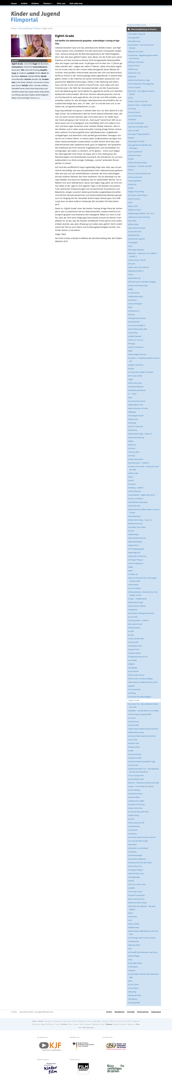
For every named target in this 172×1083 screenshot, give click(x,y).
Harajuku (133, 852)
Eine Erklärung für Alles (138, 329)
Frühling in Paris (135, 646)
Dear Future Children (137, 606)
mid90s (132, 888)
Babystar (132, 76)
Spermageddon (135, 180)
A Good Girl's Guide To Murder (141, 372)
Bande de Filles (135, 995)
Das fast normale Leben (138, 127)
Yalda (131, 750)
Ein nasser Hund (135, 624)
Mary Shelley (134, 924)
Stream (76, 1024)
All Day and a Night (136, 801)
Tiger (131, 379)
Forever (132, 263)
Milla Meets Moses (136, 732)
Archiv (109, 1012)
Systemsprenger (135, 855)
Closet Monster (135, 231)
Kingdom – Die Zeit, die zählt (140, 166)
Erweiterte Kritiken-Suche (136, 25)
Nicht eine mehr (135, 383)
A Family (132, 108)
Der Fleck (132, 220)
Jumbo (131, 819)
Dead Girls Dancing (136, 437)
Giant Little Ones (135, 808)
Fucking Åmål (134, 1002)
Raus (131, 913)
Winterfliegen (134, 956)
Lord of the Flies (135, 116)
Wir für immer (134, 199)
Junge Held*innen (47, 1024)
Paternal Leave (135, 155)
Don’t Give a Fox (135, 866)
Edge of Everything (136, 191)
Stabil (131, 159)
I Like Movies (134, 293)
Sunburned (133, 765)
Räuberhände (134, 627)
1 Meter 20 (133, 574)
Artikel (24, 3)
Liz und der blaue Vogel (138, 841)
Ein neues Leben (135, 376)
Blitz (130, 351)
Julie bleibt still (134, 278)
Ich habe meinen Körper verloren (142, 837)
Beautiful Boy (134, 235)
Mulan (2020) (134, 747)
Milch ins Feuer (135, 210)
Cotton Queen (135, 87)
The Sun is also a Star (137, 884)
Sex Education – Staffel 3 (139, 620)
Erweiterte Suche (98, 1024)
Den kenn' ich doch (124, 1021)
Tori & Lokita (134, 452)
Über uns (61, 3)
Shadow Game (135, 653)
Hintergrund (57, 1021)
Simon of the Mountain (138, 285)
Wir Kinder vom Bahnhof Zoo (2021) (143, 682)
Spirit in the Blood (136, 347)
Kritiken (35, 3)
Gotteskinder (134, 322)
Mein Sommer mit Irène (138, 408)
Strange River (134, 37)
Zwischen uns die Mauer (138, 848)
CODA (131, 631)
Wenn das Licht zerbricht (139, 267)
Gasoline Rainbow (136, 386)
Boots (131, 170)
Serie (82, 1024)
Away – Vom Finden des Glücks (141, 786)
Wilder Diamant (135, 336)
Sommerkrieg (134, 790)
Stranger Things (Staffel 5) (139, 134)
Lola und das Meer (136, 638)
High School (134, 545)
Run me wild (134, 130)
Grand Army (134, 721)
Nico (131, 570)
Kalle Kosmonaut (136, 523)
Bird (130, 307)
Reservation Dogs (136, 602)
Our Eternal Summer (137, 401)
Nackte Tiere (134, 743)
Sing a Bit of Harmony (137, 556)
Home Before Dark (136, 779)
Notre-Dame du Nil (136, 823)
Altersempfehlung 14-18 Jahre (29, 28)
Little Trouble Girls (136, 123)
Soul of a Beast (135, 588)
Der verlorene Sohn (137, 899)
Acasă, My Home (135, 793)
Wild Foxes (133, 69)
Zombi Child (134, 725)
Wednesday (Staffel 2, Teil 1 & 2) (141, 213)
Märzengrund (134, 552)
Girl (130, 948)
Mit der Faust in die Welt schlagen (142, 282)
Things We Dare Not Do (138, 656)
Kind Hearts (134, 584)
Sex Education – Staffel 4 (139, 463)
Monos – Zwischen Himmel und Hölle (144, 783)
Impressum (156, 1012)
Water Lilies (133, 473)
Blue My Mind (134, 945)
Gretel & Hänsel (135, 758)
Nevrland (133, 844)
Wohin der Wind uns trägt (139, 80)
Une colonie (134, 671)
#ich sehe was (76, 3)
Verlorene (133, 916)
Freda (131, 635)
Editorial (113, 1021)
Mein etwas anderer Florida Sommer (143, 729)
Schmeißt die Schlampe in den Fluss (143, 952)
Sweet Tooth (134, 649)
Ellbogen (132, 412)
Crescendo (133, 830)
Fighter (132, 664)
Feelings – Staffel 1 (136, 487)
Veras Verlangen (135, 303)
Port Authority (135, 689)
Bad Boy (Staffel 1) (136, 271)
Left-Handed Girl (135, 151)
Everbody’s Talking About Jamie (141, 613)
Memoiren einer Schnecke (139, 217)
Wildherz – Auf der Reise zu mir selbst (144, 710)
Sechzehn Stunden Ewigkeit (140, 696)
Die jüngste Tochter (137, 141)
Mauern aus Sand (136, 51)
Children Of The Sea (137, 804)
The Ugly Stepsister (136, 249)
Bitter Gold (133, 206)
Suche (57, 1024)
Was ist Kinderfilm (79, 1021)
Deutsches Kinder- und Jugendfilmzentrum (36, 1012)
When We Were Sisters (138, 162)
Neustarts (48, 1021)
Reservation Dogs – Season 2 (140, 520)
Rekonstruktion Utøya (138, 902)
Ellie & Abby (133, 224)
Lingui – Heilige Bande (138, 598)
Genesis (132, 970)
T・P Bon (133, 394)
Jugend (132, 686)
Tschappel (133, 242)
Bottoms (132, 445)
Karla (131, 188)
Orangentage (134, 877)
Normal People (135, 754)
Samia (131, 368)
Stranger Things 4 (136, 560)
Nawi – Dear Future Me (138, 101)
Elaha (131, 441)
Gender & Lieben (120, 1024)
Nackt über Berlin (136, 459)
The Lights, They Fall (137, 34)
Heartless (133, 300)
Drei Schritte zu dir (136, 873)
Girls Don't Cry (135, 73)
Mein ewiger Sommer (137, 354)
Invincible (133, 660)
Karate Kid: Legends (137, 239)
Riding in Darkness (136, 62)
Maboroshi (133, 419)
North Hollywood (136, 563)
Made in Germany (136, 365)
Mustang (132, 992)
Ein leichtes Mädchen (137, 859)
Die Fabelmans (135, 516)
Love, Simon (134, 984)
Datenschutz (142, 1012)
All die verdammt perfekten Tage (142, 761)
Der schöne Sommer (137, 228)
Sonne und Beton (136, 498)
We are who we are (136, 675)
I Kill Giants (133, 967)
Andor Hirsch (134, 65)
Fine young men (135, 177)
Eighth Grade (134, 700)
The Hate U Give (135, 891)
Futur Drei (133, 739)
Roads (131, 881)
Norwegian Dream (136, 415)
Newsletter (120, 1012)
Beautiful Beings (135, 541)
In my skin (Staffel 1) (137, 325)
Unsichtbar (133, 332)
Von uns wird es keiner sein (140, 173)
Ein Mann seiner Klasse (138, 195)
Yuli (130, 920)
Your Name (133, 988)
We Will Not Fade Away (138, 502)
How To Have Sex (136, 426)
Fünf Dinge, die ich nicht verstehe (142, 938)
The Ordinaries (135, 491)
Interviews (67, 1021)
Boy (130, 397)
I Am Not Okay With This (139, 812)
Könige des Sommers (137, 318)
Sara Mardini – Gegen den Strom (142, 495)
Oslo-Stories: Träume (137, 260)
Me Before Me (134, 41)
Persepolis (133, 999)
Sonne (131, 531)
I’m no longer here (136, 775)
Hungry (132, 343)
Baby (131, 289)
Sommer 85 (133, 642)
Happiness (133, 609)
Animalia (132, 423)
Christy (132, 314)
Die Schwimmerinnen (137, 538)
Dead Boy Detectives (137, 390)
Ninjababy (133, 667)
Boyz (131, 477)
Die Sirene (133, 430)
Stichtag (132, 693)
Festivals (105, 1021)
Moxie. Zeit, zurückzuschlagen (141, 678)
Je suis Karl (133, 617)
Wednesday (134, 534)
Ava (130, 959)
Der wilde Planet (135, 963)
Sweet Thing (134, 815)
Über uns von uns (136, 340)
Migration (131, 1024)
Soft (130, 202)
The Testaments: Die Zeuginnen (141, 84)
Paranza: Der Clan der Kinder (140, 862)
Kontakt (131, 1012)
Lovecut (132, 718)
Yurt (130, 246)
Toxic (131, 274)
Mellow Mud (134, 927)
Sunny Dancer (134, 112)
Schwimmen (134, 941)
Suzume (132, 484)
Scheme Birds (134, 797)
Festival (88, 1024)
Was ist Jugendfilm (94, 1021)
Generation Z (134, 311)
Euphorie (132, 184)
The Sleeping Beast (136, 549)
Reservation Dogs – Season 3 (140, 434)
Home (14, 3)
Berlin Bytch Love (136, 405)
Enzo (131, 98)
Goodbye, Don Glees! (137, 527)
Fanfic (131, 480)
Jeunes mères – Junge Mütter (140, 105)
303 (130, 981)
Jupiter (131, 138)
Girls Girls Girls (134, 506)
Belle (131, 567)
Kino (70, 1024)
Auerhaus (133, 833)
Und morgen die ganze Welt (140, 714)
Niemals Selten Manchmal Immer (142, 736)
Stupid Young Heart (137, 895)
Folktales (132, 119)
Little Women (134, 826)
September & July (136, 296)
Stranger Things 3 (136, 870)
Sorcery (132, 455)
